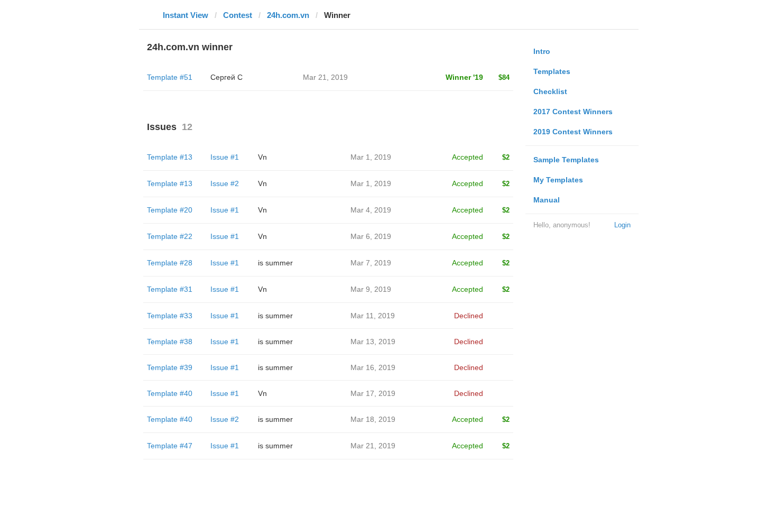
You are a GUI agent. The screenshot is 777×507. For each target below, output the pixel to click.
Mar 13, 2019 (372, 341)
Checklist (550, 91)
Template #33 (169, 315)
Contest (237, 15)
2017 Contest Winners (573, 111)
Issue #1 (224, 157)
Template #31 (169, 289)
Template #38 (169, 341)
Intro (541, 51)
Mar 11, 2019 (372, 315)
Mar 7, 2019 (370, 263)
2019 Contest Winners (573, 131)
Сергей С (226, 77)
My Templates (558, 180)
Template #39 (169, 367)
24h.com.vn (288, 15)
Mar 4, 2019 (370, 210)
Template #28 (169, 263)
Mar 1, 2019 (370, 157)
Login (622, 225)
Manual (546, 200)
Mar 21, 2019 (372, 445)
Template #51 (169, 77)
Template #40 (169, 393)
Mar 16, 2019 (372, 367)
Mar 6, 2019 (370, 236)
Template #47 (169, 445)
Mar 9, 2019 (370, 289)
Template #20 (169, 210)
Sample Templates (566, 159)
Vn (262, 157)
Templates (551, 71)
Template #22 (169, 236)
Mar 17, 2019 (372, 393)
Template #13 (169, 157)
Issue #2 (224, 183)
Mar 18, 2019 (372, 419)
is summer (275, 263)
